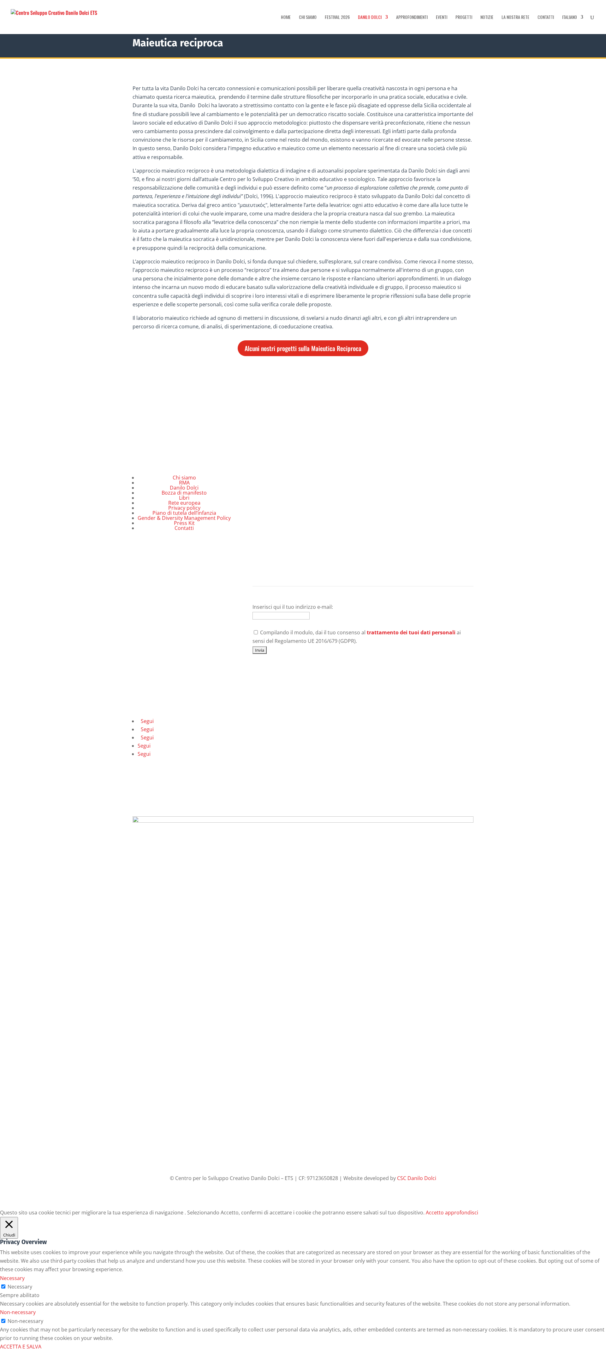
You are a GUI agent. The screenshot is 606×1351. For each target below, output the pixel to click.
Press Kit (184, 523)
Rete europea (184, 502)
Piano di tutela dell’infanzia (184, 512)
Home (286, 17)
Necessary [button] (12, 1278)
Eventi (441, 17)
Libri (184, 497)
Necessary (20, 1286)
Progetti (463, 17)
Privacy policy (184, 507)
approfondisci (461, 1212)
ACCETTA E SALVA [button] (20, 1346)
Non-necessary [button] (18, 1312)
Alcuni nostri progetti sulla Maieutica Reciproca (303, 348)
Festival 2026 (337, 17)
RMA (184, 482)
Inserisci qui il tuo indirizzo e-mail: (292, 606)
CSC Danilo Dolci (416, 1178)
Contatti (546, 17)
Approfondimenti (412, 17)
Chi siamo (308, 17)
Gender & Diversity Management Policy (184, 517)
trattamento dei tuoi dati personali (411, 632)
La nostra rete (515, 17)
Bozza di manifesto (184, 492)
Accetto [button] (435, 1212)
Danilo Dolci (370, 17)
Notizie (486, 17)
